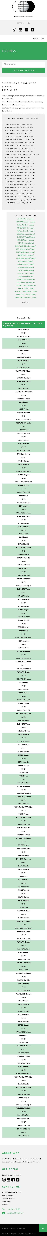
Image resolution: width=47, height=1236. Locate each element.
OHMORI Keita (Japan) (26, 267)
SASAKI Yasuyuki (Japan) (26, 279)
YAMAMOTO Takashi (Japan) (25, 295)
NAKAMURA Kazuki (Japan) (26, 258)
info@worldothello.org (15, 1213)
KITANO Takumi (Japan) (25, 240)
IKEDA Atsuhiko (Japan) (25, 225)
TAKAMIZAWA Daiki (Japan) (26, 285)
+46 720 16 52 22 (13, 1209)
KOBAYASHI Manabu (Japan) (25, 246)
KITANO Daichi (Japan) (26, 243)
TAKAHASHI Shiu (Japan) (26, 282)
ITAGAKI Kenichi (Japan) (25, 231)
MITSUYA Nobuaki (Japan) (25, 252)
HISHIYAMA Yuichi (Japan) (25, 222)
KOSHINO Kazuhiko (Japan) (26, 249)
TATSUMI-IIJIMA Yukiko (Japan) (25, 292)
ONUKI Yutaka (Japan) (26, 270)
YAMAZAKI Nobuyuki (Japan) (25, 298)
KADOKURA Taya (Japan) (26, 237)
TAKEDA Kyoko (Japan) (25, 289)
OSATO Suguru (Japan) (25, 273)
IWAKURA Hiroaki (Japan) (26, 234)
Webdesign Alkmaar (15, 1228)
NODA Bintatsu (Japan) (25, 264)
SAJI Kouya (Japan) (26, 276)
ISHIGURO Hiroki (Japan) (25, 228)
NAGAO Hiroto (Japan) (26, 255)
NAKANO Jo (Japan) (25, 261)
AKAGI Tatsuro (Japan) (25, 219)
